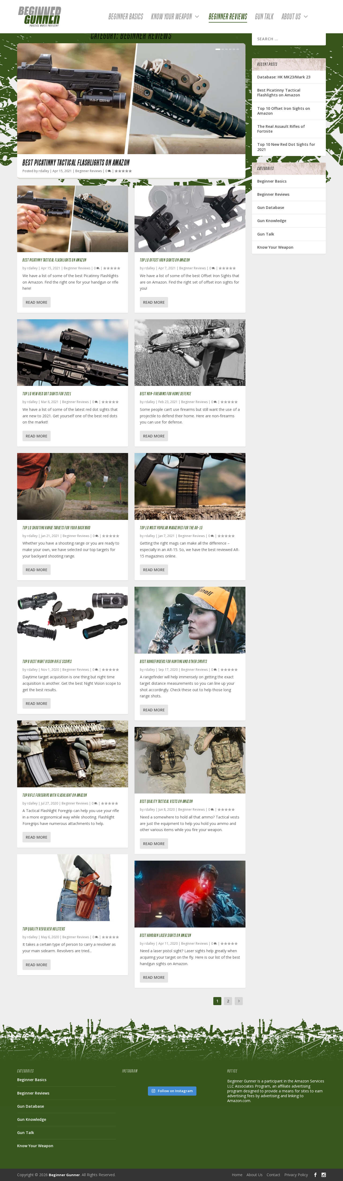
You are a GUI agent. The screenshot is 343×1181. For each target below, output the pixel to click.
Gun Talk (264, 18)
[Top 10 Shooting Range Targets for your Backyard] (72, 486)
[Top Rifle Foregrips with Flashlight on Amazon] (72, 753)
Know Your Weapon (171, 18)
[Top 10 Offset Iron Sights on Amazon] (190, 219)
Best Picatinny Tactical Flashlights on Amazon (76, 162)
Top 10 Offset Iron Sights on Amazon (165, 260)
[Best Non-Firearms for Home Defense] (190, 352)
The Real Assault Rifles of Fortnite (281, 129)
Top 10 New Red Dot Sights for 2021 (47, 393)
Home (237, 1174)
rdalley (44, 171)
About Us (291, 18)
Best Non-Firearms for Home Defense (165, 393)
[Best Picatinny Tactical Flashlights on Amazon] (72, 219)
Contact (273, 1174)
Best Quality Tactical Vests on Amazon (166, 801)
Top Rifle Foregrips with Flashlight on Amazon (55, 795)
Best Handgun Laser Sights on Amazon (165, 935)
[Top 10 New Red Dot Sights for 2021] (72, 352)
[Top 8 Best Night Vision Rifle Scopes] (72, 620)
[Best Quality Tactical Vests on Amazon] (190, 760)
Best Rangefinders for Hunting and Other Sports (173, 661)
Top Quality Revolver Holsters (44, 929)
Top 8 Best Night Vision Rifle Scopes (47, 661)
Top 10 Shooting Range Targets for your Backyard (57, 527)
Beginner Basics (126, 18)
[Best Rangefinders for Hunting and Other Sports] (190, 620)
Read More (36, 302)
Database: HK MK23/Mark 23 (283, 76)
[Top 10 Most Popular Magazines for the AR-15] (190, 486)
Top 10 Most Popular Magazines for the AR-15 (171, 527)
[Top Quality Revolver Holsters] (72, 887)
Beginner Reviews (228, 18)
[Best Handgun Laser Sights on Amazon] (190, 894)
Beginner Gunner (64, 1174)
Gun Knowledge (271, 220)
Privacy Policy (296, 1174)
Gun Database (270, 207)
